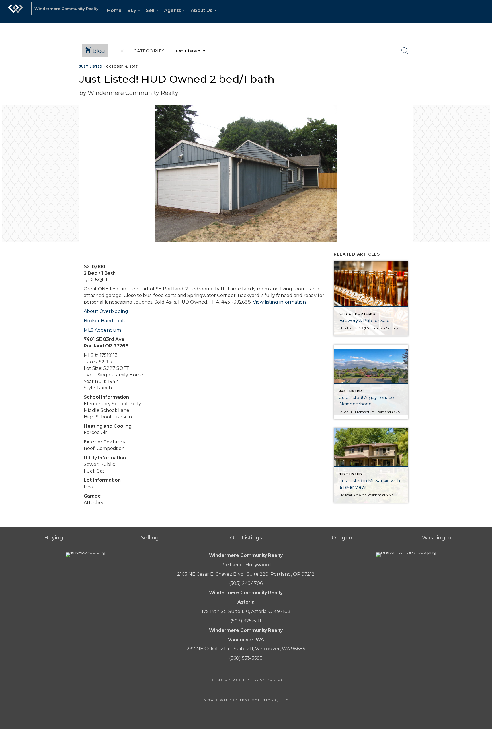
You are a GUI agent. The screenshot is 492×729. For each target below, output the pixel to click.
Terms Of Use (225, 679)
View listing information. (280, 302)
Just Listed (90, 66)
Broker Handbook (104, 320)
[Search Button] (405, 50)
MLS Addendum (102, 330)
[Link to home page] (15, 11)
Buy (134, 15)
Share (483, 78)
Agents (175, 15)
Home (114, 10)
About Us (205, 15)
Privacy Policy (265, 679)
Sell (153, 15)
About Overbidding (106, 311)
